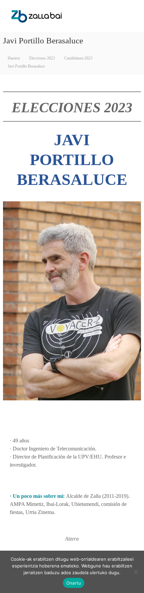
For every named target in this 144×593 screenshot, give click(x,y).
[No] (135, 571)
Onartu (73, 583)
